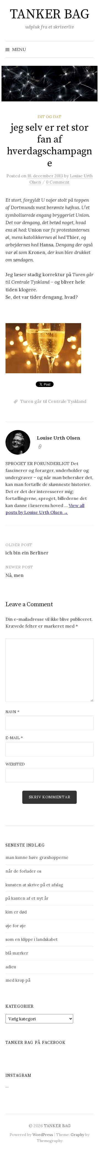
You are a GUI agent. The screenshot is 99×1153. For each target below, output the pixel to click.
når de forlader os (23, 871)
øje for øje (16, 925)
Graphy (77, 1134)
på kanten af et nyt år (27, 898)
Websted (15, 764)
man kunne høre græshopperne (37, 857)
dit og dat (49, 116)
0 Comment (58, 182)
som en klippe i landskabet (32, 939)
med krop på (18, 980)
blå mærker (17, 953)
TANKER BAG (49, 14)
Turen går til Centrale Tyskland (53, 401)
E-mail (14, 737)
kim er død (16, 912)
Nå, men (15, 575)
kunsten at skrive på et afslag (34, 884)
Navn (12, 711)
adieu (11, 966)
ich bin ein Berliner (27, 553)
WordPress (42, 1134)
